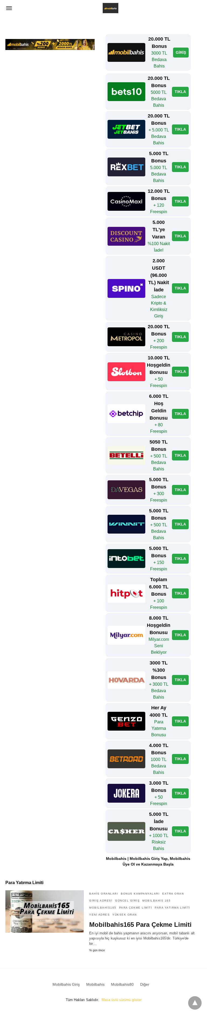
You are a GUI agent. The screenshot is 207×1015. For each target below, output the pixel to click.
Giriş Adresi (100, 900)
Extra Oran (173, 893)
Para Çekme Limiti (135, 907)
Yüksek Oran (124, 914)
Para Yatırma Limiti (172, 907)
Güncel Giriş (127, 900)
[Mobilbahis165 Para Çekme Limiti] (44, 911)
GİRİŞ (181, 52)
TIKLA (180, 92)
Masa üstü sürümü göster (122, 1000)
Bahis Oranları (103, 893)
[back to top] (195, 1003)
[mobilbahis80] (110, 8)
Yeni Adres (99, 914)
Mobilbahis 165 (156, 900)
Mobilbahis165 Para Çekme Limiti (140, 924)
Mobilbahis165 (102, 907)
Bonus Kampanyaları (140, 893)
